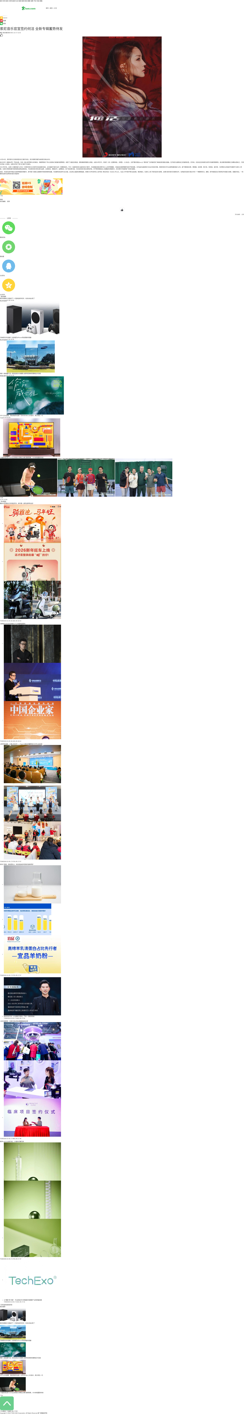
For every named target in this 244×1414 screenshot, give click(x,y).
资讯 (4, 1)
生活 (16, 1)
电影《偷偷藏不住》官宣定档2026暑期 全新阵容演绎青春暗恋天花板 (20, 373)
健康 (28, 1)
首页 (1, 1)
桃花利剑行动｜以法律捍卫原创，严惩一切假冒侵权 (19, 1016)
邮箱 (41, 1)
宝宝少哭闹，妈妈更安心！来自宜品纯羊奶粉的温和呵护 (16, 864)
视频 (22, 1)
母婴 (19, 1)
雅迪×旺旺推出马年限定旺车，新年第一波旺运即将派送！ (17, 503)
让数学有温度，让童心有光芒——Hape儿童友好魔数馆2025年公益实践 (21, 744)
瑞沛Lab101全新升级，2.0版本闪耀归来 (12, 1141)
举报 (1, 199)
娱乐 (7, 1)
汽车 (35, 1)
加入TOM (15, 1411)
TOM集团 (3, 1411)
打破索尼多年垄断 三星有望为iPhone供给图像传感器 (15, 337)
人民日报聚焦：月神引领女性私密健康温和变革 (14, 1021)
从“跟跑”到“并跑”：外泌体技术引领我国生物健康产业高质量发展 (23, 1300)
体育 (10, 1)
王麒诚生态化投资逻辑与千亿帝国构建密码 (12, 623)
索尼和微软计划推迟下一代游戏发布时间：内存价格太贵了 (17, 298)
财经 (25, 1)
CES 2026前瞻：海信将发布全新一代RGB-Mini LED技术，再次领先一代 (21, 415)
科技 (38, 1)
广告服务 (8, 1411)
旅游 (13, 1)
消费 (31, 1)
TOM (1, 418)
